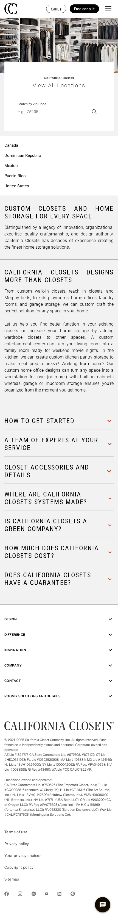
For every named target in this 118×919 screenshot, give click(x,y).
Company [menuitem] (13, 665)
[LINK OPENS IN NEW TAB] (6, 895)
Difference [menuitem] (14, 634)
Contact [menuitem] (12, 681)
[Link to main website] (59, 728)
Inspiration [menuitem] (15, 650)
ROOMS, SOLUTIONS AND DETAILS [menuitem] (32, 696)
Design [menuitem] (10, 619)
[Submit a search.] (94, 112)
